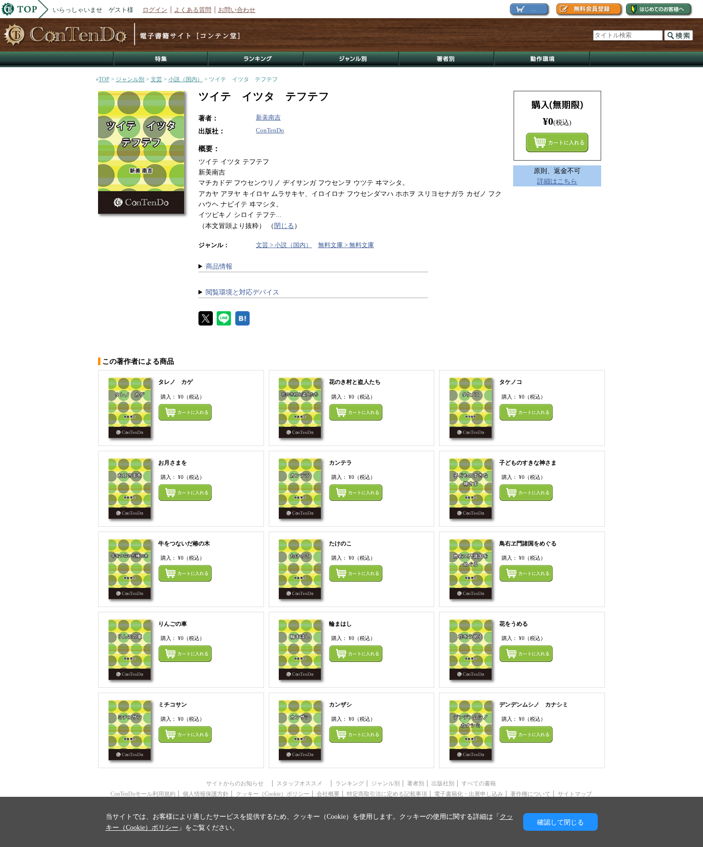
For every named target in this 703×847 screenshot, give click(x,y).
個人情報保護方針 (206, 794)
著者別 (415, 783)
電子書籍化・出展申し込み (468, 794)
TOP (104, 79)
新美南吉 (268, 117)
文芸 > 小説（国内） (284, 245)
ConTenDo (270, 130)
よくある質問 (192, 9)
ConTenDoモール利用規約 (143, 794)
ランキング (256, 59)
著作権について (530, 794)
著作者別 (446, 59)
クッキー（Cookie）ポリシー (272, 794)
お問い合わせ (236, 9)
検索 (678, 35)
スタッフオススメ (302, 783)
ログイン (155, 9)
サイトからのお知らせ (237, 783)
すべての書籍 (478, 783)
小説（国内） (185, 79)
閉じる (284, 225)
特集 (161, 59)
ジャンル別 (351, 59)
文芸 (156, 79)
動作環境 (542, 59)
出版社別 (442, 783)
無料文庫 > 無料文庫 (346, 245)
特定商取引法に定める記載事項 (387, 794)
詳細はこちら (557, 181)
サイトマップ (575, 794)
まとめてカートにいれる (557, 142)
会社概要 (328, 794)
